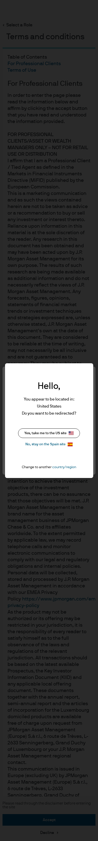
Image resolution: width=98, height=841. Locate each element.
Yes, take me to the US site (45, 433)
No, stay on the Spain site (45, 444)
